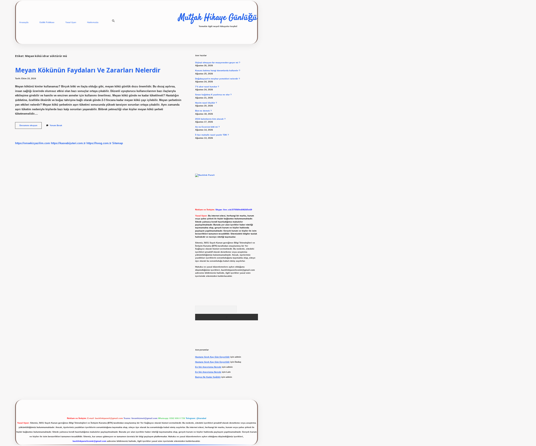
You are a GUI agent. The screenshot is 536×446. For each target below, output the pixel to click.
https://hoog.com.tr (98, 143)
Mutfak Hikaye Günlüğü (218, 18)
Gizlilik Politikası (46, 22)
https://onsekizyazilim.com (32, 143)
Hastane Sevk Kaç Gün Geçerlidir (212, 357)
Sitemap (117, 143)
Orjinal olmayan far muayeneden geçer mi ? (217, 62)
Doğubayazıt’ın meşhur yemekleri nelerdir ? (217, 79)
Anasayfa (23, 22)
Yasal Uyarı (70, 22)
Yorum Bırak (56, 125)
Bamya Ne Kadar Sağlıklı (208, 377)
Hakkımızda (92, 22)
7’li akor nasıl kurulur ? (207, 86)
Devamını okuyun (30, 126)
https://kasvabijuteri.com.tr (68, 143)
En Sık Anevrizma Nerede (208, 367)
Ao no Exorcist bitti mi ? (207, 127)
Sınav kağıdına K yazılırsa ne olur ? (213, 94)
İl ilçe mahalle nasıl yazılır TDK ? (212, 135)
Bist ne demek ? (203, 111)
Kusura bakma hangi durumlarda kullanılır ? (217, 70)
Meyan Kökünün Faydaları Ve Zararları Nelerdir (87, 70)
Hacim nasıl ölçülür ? (206, 103)
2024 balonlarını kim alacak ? (210, 119)
